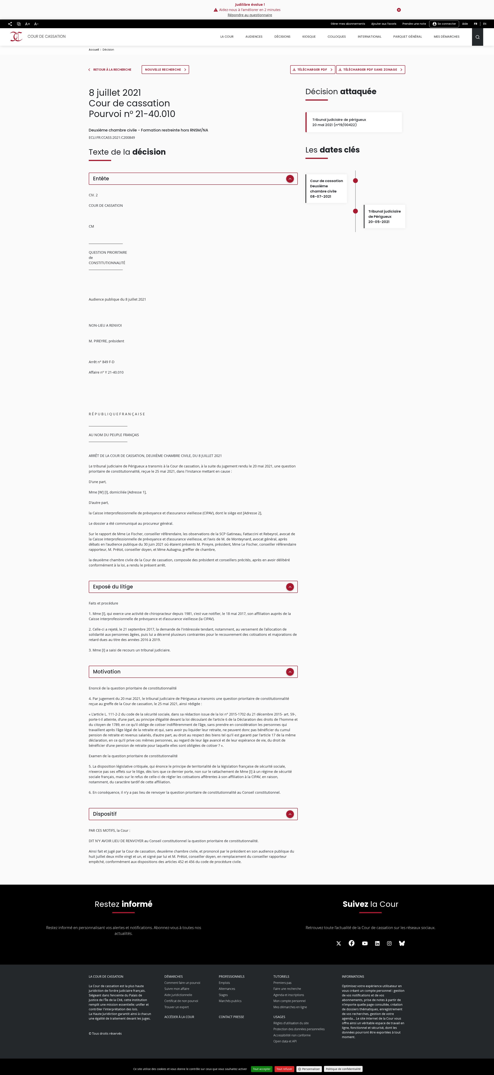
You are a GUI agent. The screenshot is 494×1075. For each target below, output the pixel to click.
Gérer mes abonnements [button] (348, 24)
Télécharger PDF (312, 69)
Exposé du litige (113, 586)
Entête (101, 178)
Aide (465, 24)
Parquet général (407, 36)
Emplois (224, 983)
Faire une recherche (287, 989)
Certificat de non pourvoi (181, 1001)
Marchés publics (230, 1001)
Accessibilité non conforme (292, 1035)
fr (475, 24)
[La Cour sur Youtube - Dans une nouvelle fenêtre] (365, 943)
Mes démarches (446, 36)
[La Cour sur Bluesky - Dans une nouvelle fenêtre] (402, 943)
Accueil (94, 50)
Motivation (107, 671)
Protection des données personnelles (299, 1029)
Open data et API (285, 1041)
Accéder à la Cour (179, 1017)
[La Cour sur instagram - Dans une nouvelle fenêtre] (389, 943)
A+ (27, 24)
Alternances (227, 989)
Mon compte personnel (289, 1001)
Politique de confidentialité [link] (343, 1069)
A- (36, 24)
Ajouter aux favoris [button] (383, 24)
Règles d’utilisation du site (291, 1023)
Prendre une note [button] (414, 24)
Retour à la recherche (112, 69)
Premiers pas (282, 983)
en (484, 24)
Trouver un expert (176, 1007)
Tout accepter (262, 1069)
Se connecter (446, 23)
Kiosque (309, 36)
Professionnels (231, 976)
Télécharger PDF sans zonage (370, 69)
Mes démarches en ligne (290, 1007)
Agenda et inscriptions (288, 995)
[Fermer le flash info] (398, 10)
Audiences (253, 36)
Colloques (337, 36)
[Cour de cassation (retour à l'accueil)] (36, 36)
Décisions (282, 36)
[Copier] (18, 23)
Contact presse (231, 1017)
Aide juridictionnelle (178, 995)
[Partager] (10, 24)
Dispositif (105, 813)
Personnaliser (311, 1069)
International (369, 36)
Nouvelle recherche (163, 69)
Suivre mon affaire (176, 989)
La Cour (226, 36)
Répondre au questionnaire (250, 15)
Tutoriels (281, 976)
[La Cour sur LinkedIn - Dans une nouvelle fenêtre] (377, 943)
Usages (279, 1017)
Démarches (173, 976)
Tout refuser (284, 1069)
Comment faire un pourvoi (182, 983)
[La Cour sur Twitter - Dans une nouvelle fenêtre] (338, 943)
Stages (223, 995)
